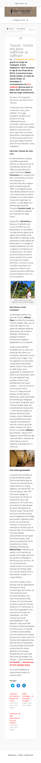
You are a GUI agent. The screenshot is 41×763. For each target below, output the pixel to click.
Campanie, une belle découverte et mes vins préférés (15, 718)
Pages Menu (19, 3)
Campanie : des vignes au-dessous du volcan (15, 697)
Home (11, 29)
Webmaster (12, 755)
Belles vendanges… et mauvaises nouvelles (27, 697)
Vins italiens (21, 29)
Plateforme (29, 755)
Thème (20, 755)
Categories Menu (19, 20)
